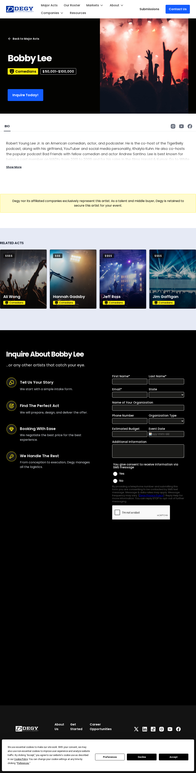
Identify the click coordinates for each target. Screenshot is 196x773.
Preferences (110, 757)
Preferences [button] (23, 763)
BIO (7, 126)
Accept (174, 757)
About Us (59, 726)
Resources (78, 13)
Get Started (76, 726)
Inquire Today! (25, 95)
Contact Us (178, 9)
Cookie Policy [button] (21, 759)
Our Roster (72, 5)
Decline (142, 757)
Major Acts (49, 5)
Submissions (149, 9)
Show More (14, 167)
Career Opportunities (101, 726)
